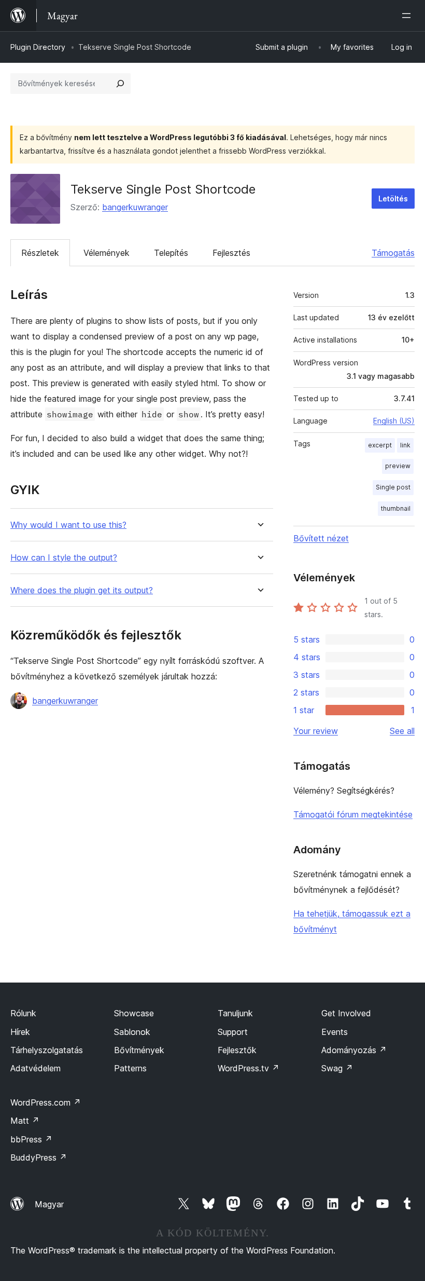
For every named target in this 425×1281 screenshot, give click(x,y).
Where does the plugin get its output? (81, 590)
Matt (24, 1120)
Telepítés (171, 253)
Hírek (20, 1032)
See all (402, 731)
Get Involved (346, 1013)
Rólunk (23, 1013)
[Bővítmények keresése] (120, 83)
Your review (315, 731)
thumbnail (395, 508)
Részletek (40, 253)
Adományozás (354, 1050)
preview (397, 466)
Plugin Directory (37, 47)
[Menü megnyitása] (408, 15)
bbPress (31, 1139)
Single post (393, 487)
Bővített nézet (321, 538)
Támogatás (393, 253)
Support (233, 1032)
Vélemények (106, 253)
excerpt (380, 445)
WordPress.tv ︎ (248, 1068)
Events (334, 1032)
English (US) (394, 420)
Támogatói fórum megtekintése (353, 814)
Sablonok (132, 1032)
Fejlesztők (237, 1050)
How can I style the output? (63, 558)
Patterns (130, 1068)
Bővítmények (139, 1050)
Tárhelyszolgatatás (46, 1050)
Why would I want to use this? (68, 525)
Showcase (134, 1013)
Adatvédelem (35, 1068)
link (405, 445)
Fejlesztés (231, 253)
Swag (337, 1068)
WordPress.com (45, 1102)
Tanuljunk (235, 1013)
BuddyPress (38, 1157)
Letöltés (393, 198)
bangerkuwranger (135, 207)
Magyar (49, 1204)
